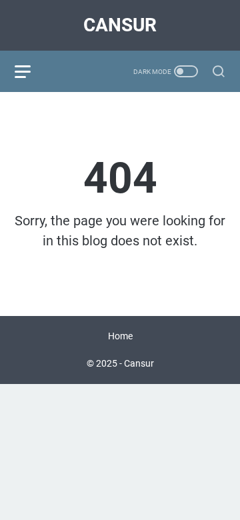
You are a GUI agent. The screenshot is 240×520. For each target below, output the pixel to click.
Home (120, 336)
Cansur (120, 25)
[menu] (31, 71)
